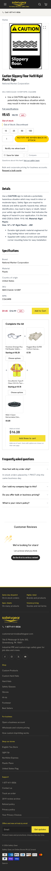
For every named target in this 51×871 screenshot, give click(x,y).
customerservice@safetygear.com (17, 633)
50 (22, 130)
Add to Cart (40, 311)
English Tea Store (10, 747)
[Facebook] (5, 656)
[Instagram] (11, 656)
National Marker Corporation (15, 83)
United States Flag (10, 768)
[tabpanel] (25, 46)
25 (14, 130)
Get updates (40, 829)
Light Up (6, 752)
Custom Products (10, 670)
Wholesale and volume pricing (16, 727)
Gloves (5, 692)
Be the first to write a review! (25, 558)
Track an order (9, 793)
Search (5, 863)
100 (30, 130)
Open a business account (13, 722)
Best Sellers (7, 708)
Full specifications (10, 109)
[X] (18, 656)
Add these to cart (27, 438)
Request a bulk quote (11, 170)
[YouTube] (25, 656)
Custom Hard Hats (10, 676)
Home (5, 19)
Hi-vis (4, 697)
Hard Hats (6, 681)
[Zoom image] (44, 27)
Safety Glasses (9, 686)
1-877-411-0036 (13, 626)
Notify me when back (15, 148)
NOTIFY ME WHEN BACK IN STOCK (32, 138)
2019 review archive (11, 798)
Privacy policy (8, 809)
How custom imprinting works (15, 733)
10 (6, 130)
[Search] (40, 4)
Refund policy (8, 804)
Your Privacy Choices (11, 815)
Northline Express (10, 757)
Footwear (6, 702)
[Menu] (5, 4)
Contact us (7, 788)
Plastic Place (7, 763)
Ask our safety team (32, 160)
